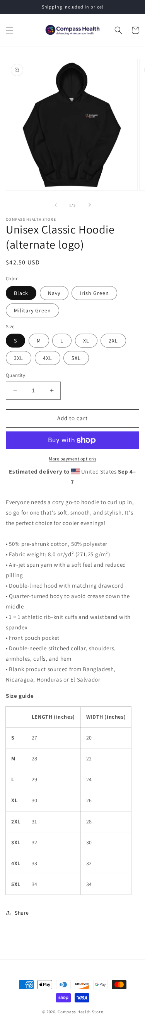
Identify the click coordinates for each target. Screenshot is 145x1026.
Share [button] (22, 912)
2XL (113, 340)
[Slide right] (89, 204)
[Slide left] (55, 204)
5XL (76, 357)
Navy (54, 293)
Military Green (32, 310)
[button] (9, 30)
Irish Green (94, 293)
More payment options (72, 459)
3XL (18, 357)
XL (86, 340)
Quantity (15, 375)
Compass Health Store (80, 1011)
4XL (47, 357)
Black (21, 293)
